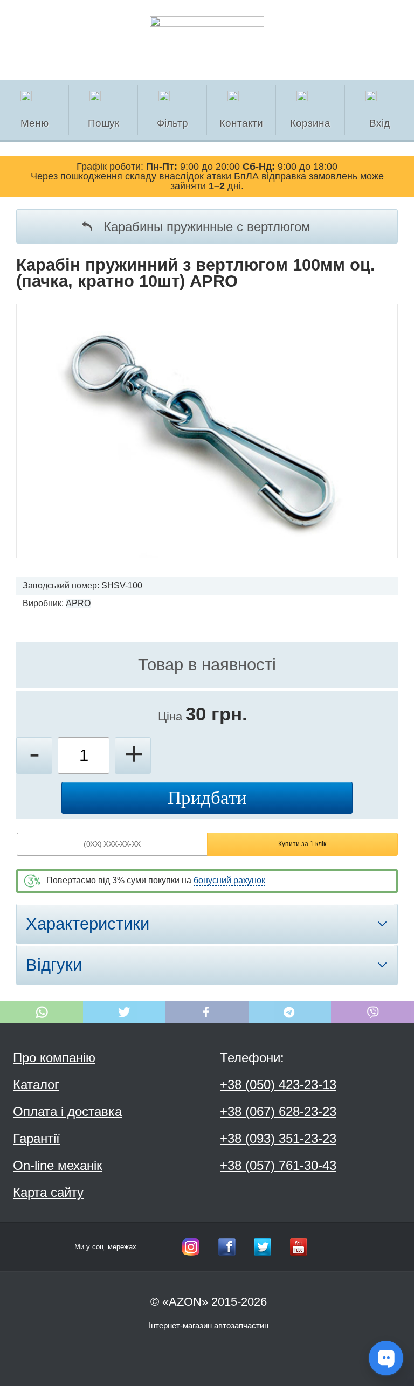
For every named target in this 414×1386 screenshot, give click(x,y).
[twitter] (262, 1247)
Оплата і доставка (67, 1111)
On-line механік (57, 1165)
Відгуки (54, 964)
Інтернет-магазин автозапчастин (208, 1325)
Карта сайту (48, 1192)
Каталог (36, 1084)
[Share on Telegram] (290, 1012)
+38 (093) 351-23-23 (278, 1138)
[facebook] (227, 1247)
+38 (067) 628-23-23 (278, 1111)
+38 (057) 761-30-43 (278, 1165)
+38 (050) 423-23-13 (278, 1084)
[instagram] (190, 1247)
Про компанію (54, 1057)
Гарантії (36, 1138)
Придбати (207, 797)
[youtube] (298, 1247)
